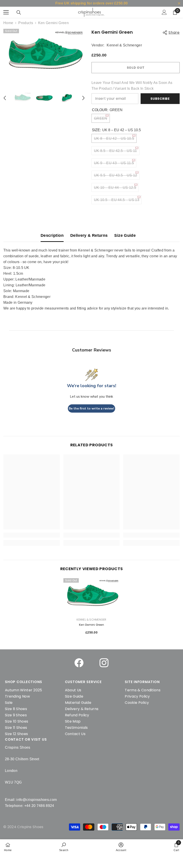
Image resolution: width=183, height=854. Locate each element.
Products (25, 23)
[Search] (18, 12)
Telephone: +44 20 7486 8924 (29, 806)
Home (8, 23)
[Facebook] (79, 663)
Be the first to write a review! (91, 408)
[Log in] (164, 12)
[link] (64, 846)
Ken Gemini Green (91, 625)
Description (52, 235)
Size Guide (125, 235)
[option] (44, 54)
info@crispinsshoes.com (36, 800)
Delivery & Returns (89, 235)
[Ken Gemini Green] (91, 596)
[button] (4, 98)
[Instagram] (104, 663)
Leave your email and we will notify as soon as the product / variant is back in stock (132, 85)
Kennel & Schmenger (124, 45)
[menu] (6, 12)
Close (179, 3)
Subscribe (160, 98)
